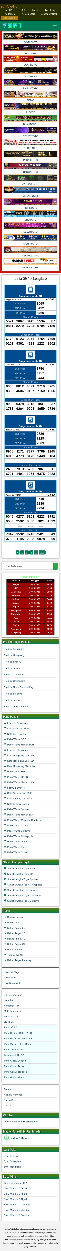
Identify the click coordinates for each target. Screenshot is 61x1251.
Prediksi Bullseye (13, 693)
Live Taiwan (9, 14)
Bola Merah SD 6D (14, 1049)
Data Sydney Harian (18, 804)
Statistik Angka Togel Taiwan (22, 890)
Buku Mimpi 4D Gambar (17, 1215)
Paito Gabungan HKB (15, 1071)
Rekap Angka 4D (16, 938)
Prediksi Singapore (14, 649)
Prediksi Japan (12, 700)
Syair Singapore (12, 1161)
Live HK (35, 10)
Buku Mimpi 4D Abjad (15, 1199)
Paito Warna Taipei (17, 841)
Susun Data (10, 1100)
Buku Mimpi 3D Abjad (15, 1193)
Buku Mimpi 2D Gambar (17, 1204)
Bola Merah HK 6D (14, 1055)
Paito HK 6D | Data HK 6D (18, 1033)
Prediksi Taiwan (12, 668)
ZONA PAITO (9, 6)
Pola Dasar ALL (12, 983)
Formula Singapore (17, 723)
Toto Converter (15, 954)
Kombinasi (9, 1000)
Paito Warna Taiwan (17, 825)
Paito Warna (13, 922)
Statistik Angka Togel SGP (21, 868)
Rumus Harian (15, 917)
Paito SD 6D (10, 1027)
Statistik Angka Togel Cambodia (24, 895)
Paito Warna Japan (17, 852)
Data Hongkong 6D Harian (21, 766)
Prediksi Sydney (12, 661)
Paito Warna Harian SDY (20, 814)
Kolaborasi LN (11, 1016)
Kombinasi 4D (11, 1005)
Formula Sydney (16, 787)
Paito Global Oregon (15, 1060)
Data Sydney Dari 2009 (19, 793)
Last (42, 552)
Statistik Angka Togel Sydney (22, 879)
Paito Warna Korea (17, 847)
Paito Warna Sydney (18, 809)
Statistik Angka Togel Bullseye (23, 900)
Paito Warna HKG (16, 771)
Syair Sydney (11, 1156)
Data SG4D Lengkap (30, 278)
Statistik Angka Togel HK (20, 874)
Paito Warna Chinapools (20, 836)
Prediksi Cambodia (14, 674)
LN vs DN (9, 1021)
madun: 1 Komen (19, 1138)
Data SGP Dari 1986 (18, 728)
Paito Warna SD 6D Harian (18, 1038)
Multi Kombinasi (12, 1011)
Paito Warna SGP (16, 739)
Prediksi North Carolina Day (19, 687)
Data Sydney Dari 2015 (19, 798)
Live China (50, 10)
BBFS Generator (13, 995)
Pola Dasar (10, 977)
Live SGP (22, 10)
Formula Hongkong (17, 750)
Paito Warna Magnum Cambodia (24, 820)
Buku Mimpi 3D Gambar (17, 1210)
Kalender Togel (12, 972)
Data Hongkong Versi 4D (20, 755)
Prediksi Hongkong (28, 1121)
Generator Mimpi (49, 14)
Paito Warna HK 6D (17, 777)
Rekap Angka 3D (16, 933)
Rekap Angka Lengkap (19, 960)
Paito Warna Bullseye (18, 830)
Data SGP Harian (16, 734)
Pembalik (9, 1089)
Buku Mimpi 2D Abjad (15, 1188)
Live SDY (8, 10)
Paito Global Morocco (15, 1077)
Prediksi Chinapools (14, 681)
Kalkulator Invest (13, 1094)
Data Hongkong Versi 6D (20, 760)
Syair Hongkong (12, 1166)
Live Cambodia (28, 14)
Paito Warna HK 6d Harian (18, 1044)
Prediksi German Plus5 (16, 706)
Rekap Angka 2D (16, 928)
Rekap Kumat (14, 949)
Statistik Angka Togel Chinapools (24, 884)
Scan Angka (9, 17)
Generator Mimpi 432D (16, 1183)
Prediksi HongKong (14, 655)
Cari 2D (8, 1105)
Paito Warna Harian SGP (20, 744)
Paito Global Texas (14, 1066)
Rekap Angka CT (16, 944)
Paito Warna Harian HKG (20, 782)
